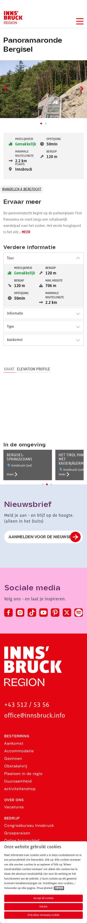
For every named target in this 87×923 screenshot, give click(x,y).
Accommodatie (19, 750)
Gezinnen (13, 758)
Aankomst (13, 743)
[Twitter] (67, 612)
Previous (6, 89)
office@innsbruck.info (34, 715)
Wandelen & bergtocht (21, 189)
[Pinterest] (55, 612)
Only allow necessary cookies (43, 915)
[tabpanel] (43, 89)
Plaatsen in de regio (23, 773)
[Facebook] (8, 612)
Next (80, 89)
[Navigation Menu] (79, 21)
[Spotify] (78, 612)
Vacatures (14, 807)
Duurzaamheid (18, 781)
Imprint (59, 888)
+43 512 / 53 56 (26, 705)
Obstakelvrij (15, 766)
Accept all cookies (43, 898)
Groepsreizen (17, 833)
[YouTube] (43, 612)
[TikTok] (32, 612)
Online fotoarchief (21, 840)
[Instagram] (20, 612)
